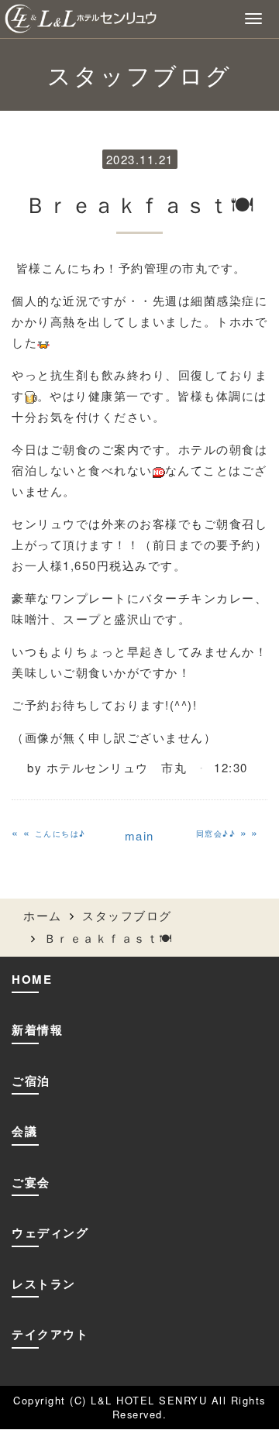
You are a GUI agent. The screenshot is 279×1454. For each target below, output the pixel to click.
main (139, 835)
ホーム (42, 915)
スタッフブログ (127, 915)
